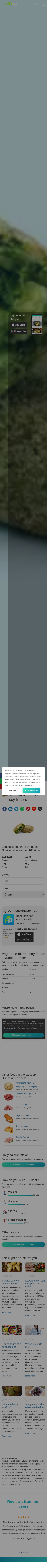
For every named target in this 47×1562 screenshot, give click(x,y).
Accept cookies (31, 790)
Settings (12, 790)
